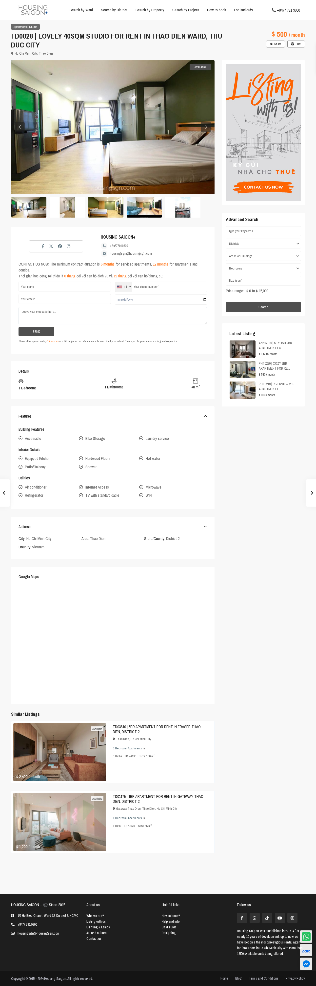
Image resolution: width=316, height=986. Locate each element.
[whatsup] (255, 918)
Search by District (114, 10)
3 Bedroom (120, 748)
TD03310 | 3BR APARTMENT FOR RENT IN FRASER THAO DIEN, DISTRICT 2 (157, 729)
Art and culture (96, 933)
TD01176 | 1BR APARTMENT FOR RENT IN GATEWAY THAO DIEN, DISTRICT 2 (158, 799)
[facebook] (242, 918)
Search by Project (185, 10)
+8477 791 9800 (288, 10)
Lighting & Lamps (98, 927)
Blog (238, 978)
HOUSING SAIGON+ (118, 237)
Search (263, 307)
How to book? (171, 916)
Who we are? (95, 916)
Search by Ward (81, 10)
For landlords (243, 10)
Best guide (169, 927)
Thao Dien (46, 53)
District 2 (172, 538)
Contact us (93, 938)
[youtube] (280, 918)
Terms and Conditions (263, 978)
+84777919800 (119, 246)
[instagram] (292, 918)
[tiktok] (267, 918)
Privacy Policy (295, 978)
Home (224, 978)
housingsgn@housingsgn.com (131, 253)
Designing (169, 933)
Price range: (235, 290)
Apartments (21, 27)
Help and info (171, 921)
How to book (216, 10)
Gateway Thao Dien (128, 809)
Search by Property (150, 10)
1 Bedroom (120, 818)
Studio (33, 27)
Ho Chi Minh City (26, 53)
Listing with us (96, 921)
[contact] (306, 964)
